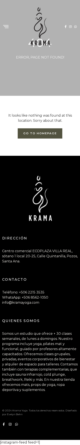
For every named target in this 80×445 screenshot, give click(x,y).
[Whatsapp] (16, 424)
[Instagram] (10, 424)
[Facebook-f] (3, 424)
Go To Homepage (40, 133)
